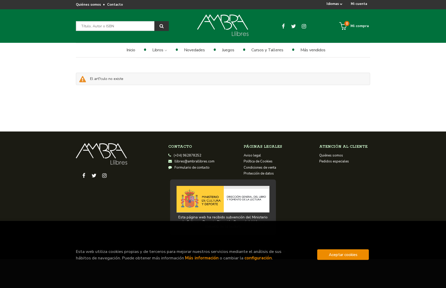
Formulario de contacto (192, 167)
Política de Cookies (258, 161)
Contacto (115, 4)
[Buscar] (161, 26)
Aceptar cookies (343, 254)
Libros (158, 50)
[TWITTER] (293, 26)
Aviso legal (252, 155)
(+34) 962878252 (187, 155)
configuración (258, 258)
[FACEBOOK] (283, 26)
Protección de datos (259, 173)
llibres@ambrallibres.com (194, 161)
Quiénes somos (88, 4)
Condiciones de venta (260, 167)
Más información (202, 258)
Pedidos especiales (334, 161)
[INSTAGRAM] (304, 26)
